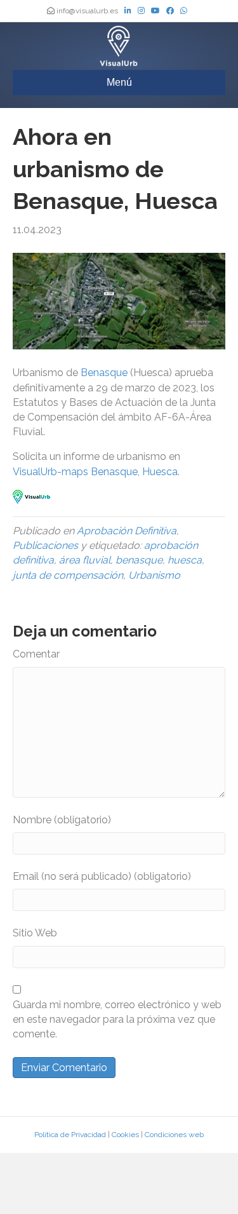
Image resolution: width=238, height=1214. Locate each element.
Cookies (125, 1134)
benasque (139, 560)
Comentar (36, 654)
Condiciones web (174, 1134)
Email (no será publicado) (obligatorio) (102, 876)
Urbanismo (154, 575)
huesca (185, 560)
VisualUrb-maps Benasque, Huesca (95, 472)
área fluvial (84, 560)
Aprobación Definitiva (126, 531)
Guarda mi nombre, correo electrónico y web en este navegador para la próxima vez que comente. (117, 1019)
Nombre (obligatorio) (62, 820)
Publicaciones (45, 545)
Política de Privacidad (70, 1134)
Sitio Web (35, 933)
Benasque (105, 373)
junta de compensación (68, 575)
